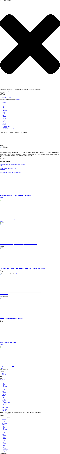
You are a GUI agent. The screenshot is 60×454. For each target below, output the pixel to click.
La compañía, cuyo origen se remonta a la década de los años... (8, 168)
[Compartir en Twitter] (2, 146)
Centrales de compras (4, 423)
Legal (4, 111)
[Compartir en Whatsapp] (4, 146)
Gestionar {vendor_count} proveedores (7, 97)
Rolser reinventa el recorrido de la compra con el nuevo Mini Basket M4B (15, 195)
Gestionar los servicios (4, 96)
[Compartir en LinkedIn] (3, 146)
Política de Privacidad (4, 409)
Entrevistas (4, 106)
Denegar (4, 99)
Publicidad (3, 373)
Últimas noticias (5, 125)
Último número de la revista (6, 126)
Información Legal (4, 102)
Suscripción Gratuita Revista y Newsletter (8, 128)
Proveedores (3, 395)
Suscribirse (16, 273)
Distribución (1, 344)
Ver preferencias (8, 99)
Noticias (4, 108)
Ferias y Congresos (4, 110)
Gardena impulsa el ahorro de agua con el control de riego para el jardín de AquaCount (18, 244)
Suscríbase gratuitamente (5, 407)
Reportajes (4, 109)
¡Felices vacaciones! (4, 294)
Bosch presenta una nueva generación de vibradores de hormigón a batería (15, 219)
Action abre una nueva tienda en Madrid (8, 342)
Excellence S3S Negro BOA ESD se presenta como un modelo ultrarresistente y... (10, 172)
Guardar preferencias (12, 99)
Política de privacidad (4, 101)
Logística (3, 115)
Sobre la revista (5, 127)
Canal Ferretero (4, 124)
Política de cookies (4, 410)
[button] (30, 44)
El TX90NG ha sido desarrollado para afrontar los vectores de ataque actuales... (15, 164)
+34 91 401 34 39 (2, 379)
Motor (4, 107)
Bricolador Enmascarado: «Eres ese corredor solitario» (11, 318)
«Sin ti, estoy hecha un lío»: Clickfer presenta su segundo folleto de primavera (16, 366)
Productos (1, 149)
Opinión (4, 122)
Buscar (9, 413)
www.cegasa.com (7, 156)
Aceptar (1, 99)
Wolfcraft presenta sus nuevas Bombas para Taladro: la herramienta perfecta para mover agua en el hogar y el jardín (24, 268)
